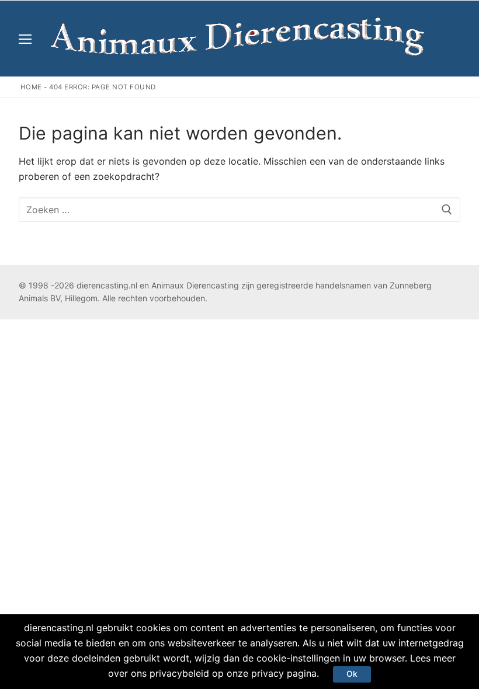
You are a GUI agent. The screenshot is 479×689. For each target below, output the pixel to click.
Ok (351, 673)
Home (31, 87)
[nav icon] (25, 38)
